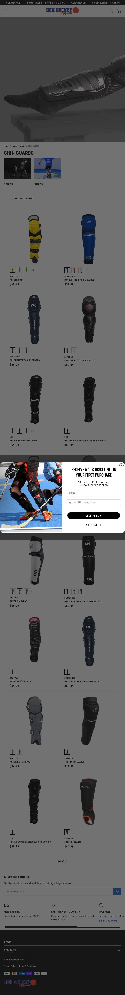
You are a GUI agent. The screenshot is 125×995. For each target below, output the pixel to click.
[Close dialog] (122, 465)
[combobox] (72, 503)
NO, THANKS (93, 525)
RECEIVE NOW (93, 515)
